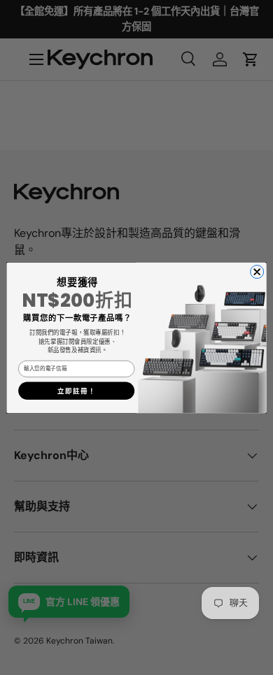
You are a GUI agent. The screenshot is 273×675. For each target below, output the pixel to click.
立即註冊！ (76, 390)
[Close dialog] (257, 271)
